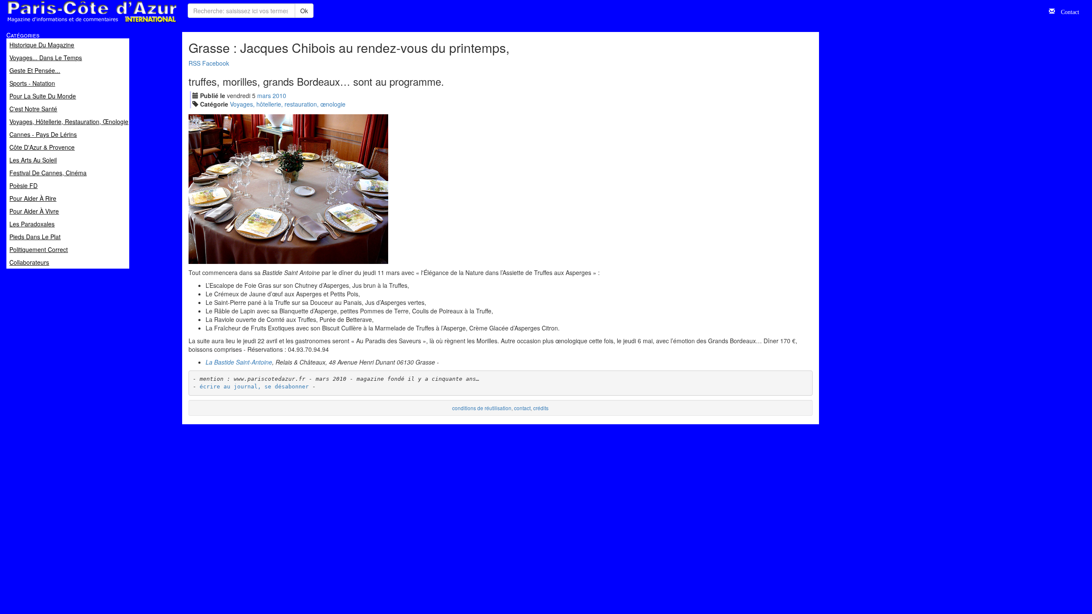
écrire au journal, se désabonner (254, 386)
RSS (194, 63)
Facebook (215, 63)
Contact (1067, 11)
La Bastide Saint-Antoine (239, 362)
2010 (279, 95)
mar (264, 95)
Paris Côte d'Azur (72, 22)
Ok (304, 10)
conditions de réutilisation (481, 407)
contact (522, 407)
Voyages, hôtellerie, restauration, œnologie (288, 104)
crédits (541, 407)
